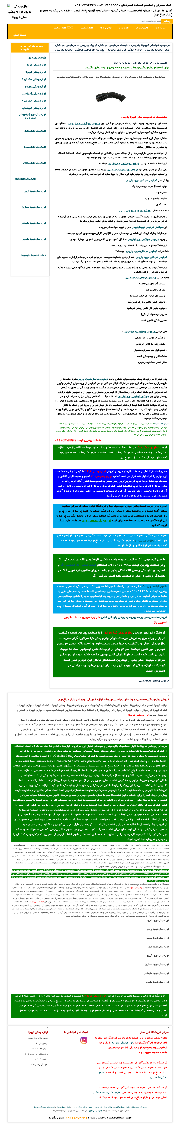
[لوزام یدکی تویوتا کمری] (41, 134)
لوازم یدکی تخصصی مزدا (96, 520)
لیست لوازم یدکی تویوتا (38, 1038)
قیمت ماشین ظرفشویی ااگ (78, 565)
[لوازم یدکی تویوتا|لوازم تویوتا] (19, 12)
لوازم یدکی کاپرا (144, 540)
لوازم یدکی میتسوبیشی (107, 1092)
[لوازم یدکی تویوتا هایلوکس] (41, 227)
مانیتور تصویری (37, 57)
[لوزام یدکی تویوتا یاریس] (41, 166)
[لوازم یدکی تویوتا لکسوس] (41, 243)
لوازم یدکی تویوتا (161, 424)
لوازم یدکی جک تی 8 (34, 79)
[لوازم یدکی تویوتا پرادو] (41, 150)
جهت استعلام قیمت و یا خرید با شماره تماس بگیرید (90, 1118)
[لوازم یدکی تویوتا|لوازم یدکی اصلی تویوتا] (14, 28)
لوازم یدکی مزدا (36, 65)
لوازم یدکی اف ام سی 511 (36, 1054)
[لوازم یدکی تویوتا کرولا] (41, 179)
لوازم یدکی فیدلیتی (34, 93)
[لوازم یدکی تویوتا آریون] (41, 195)
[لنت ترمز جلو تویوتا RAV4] (41, 259)
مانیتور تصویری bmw (87, 617)
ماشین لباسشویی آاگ (154, 586)
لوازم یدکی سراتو (35, 86)
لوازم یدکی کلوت (41, 1059)
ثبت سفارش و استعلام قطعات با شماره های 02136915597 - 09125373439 (123, 5)
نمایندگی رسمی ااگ (39, 1064)
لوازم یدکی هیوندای (34, 108)
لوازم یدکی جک (148, 447)
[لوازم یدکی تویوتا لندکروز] (41, 211)
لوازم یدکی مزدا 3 (95, 471)
